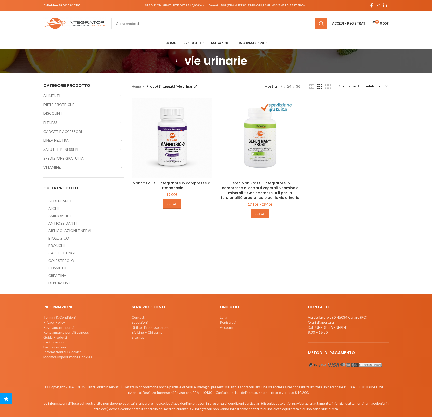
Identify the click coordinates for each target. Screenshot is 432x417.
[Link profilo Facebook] (372, 5)
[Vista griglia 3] (319, 86)
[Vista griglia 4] (328, 86)
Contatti (138, 317)
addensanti (59, 201)
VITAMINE (52, 167)
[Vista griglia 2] (311, 86)
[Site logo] (74, 23)
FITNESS (50, 122)
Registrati (228, 322)
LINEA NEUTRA (56, 140)
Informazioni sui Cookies (62, 352)
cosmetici (58, 268)
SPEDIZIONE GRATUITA (63, 158)
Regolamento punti (58, 327)
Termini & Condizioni (59, 317)
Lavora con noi (54, 347)
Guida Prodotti (55, 337)
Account (227, 327)
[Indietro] (178, 61)
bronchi (56, 245)
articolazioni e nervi (69, 230)
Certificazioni (53, 342)
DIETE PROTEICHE (59, 104)
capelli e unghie (64, 253)
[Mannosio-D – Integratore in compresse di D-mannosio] (172, 138)
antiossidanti (62, 223)
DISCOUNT (52, 113)
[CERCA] (321, 23)
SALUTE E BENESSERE (61, 149)
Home (136, 86)
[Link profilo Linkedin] (385, 5)
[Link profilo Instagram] (378, 5)
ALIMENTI (51, 95)
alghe (54, 208)
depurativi (59, 283)
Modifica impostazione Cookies (67, 357)
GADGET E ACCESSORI (62, 131)
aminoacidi (59, 216)
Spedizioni (140, 322)
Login (224, 317)
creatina (57, 275)
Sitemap (138, 337)
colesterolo (61, 260)
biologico (58, 238)
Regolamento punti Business (66, 332)
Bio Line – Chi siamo (147, 332)
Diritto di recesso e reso (150, 327)
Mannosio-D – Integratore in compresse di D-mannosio (172, 186)
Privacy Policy (54, 322)
